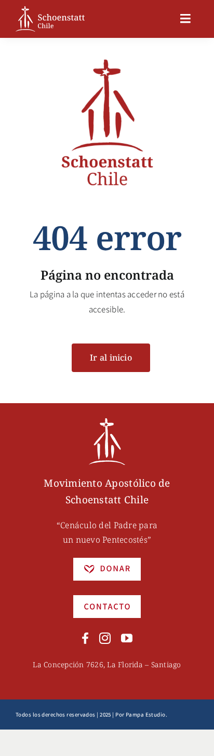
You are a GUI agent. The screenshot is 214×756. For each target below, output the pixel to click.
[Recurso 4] (107, 599)
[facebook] (85, 638)
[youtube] (126, 638)
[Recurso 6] (107, 422)
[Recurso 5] (107, 562)
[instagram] (105, 638)
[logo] (50, 10)
